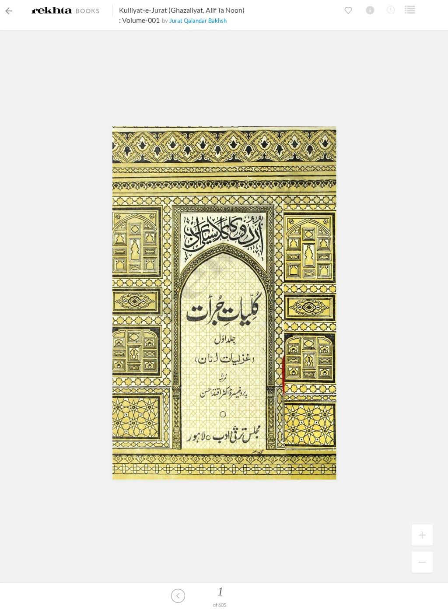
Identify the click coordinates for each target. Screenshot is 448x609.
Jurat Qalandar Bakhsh (198, 20)
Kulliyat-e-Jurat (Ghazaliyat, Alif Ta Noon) (182, 10)
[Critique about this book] (390, 9)
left (178, 596)
